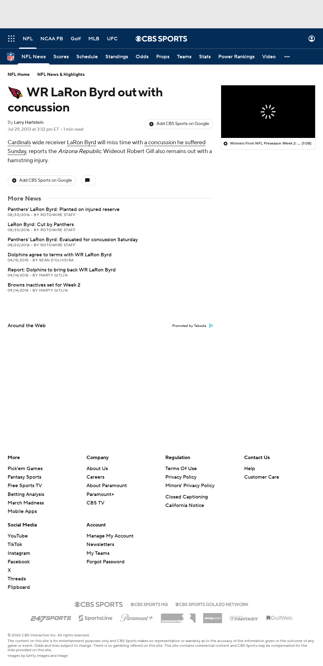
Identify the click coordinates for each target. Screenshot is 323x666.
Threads (17, 579)
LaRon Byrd (81, 142)
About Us (97, 468)
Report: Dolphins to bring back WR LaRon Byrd (62, 270)
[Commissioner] (178, 616)
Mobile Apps (22, 511)
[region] (268, 111)
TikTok (15, 544)
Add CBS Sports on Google (182, 124)
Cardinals (19, 142)
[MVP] (212, 615)
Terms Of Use (181, 468)
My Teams (97, 553)
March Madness (26, 503)
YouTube (18, 536)
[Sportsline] (96, 617)
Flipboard (19, 587)
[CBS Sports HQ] (149, 604)
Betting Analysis (26, 494)
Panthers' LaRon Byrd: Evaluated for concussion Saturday (73, 239)
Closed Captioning (186, 497)
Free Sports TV (25, 485)
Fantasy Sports (24, 477)
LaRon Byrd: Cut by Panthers (41, 224)
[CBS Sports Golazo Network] (212, 604)
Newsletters (100, 544)
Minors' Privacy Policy (189, 485)
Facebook (19, 562)
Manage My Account (109, 536)
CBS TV (95, 503)
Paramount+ (100, 494)
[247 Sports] (50, 617)
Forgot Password (105, 562)
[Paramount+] (136, 616)
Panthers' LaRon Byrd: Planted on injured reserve (64, 209)
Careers (95, 477)
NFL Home (19, 74)
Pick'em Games (25, 468)
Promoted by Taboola (189, 326)
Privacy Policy (181, 477)
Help (249, 468)
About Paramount (106, 485)
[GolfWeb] (279, 618)
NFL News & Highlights (61, 74)
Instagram (19, 553)
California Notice (184, 505)
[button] (11, 38)
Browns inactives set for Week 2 (44, 285)
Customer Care (261, 477)
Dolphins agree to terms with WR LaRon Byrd (60, 255)
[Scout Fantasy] (244, 618)
